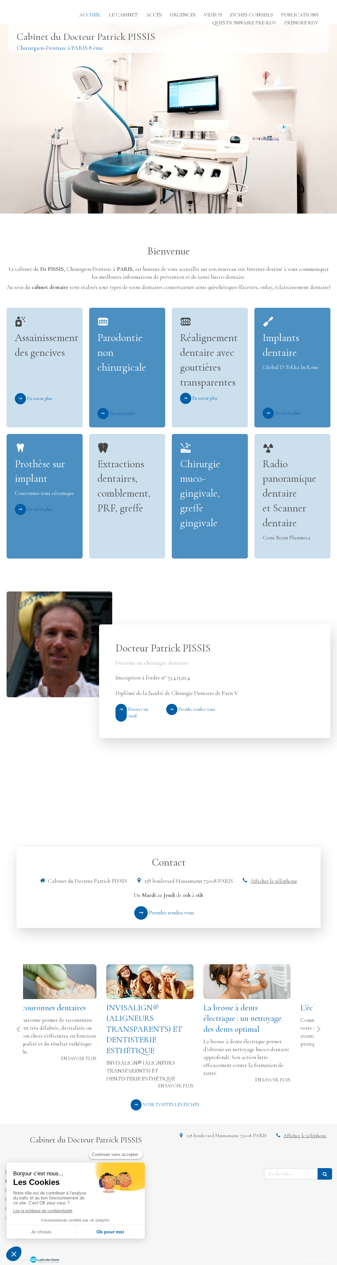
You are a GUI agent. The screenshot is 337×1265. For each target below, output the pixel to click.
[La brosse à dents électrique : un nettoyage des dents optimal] (168, 981)
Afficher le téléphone (273, 880)
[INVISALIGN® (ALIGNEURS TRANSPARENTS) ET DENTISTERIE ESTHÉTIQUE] (71, 981)
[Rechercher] (325, 1174)
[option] (71, 1026)
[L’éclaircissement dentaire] (265, 981)
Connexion (317, 1258)
